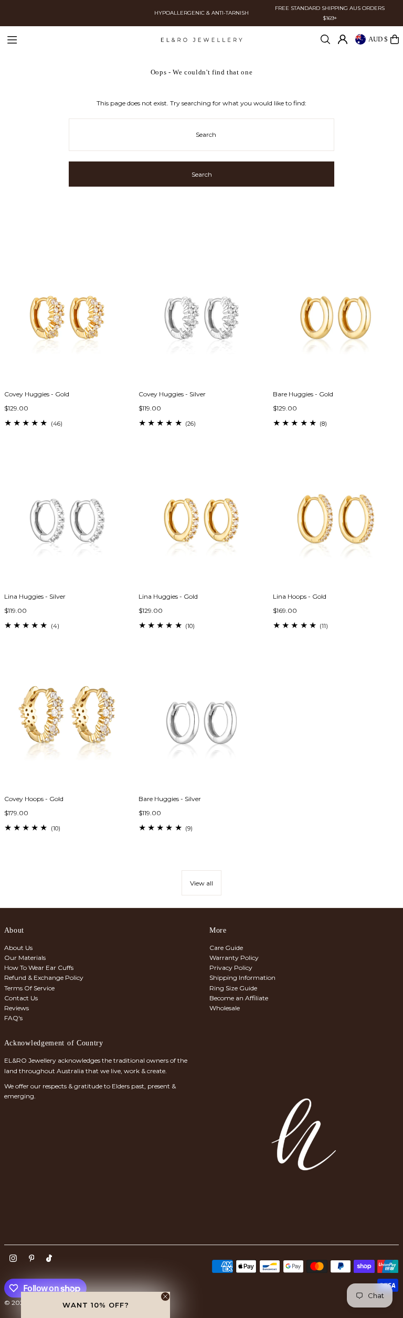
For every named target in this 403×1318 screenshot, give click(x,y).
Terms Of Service (29, 988)
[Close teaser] (165, 1296)
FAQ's (13, 1018)
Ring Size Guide (233, 988)
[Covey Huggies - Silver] (201, 319)
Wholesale (224, 1008)
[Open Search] (325, 39)
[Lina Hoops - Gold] (336, 522)
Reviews (16, 1008)
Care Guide (226, 948)
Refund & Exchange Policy (43, 977)
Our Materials (25, 958)
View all (201, 883)
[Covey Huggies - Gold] (67, 319)
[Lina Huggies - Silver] (67, 522)
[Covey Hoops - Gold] (67, 723)
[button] (95, 1305)
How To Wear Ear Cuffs (38, 967)
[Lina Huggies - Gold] (201, 522)
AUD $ (378, 39)
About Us (18, 948)
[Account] (342, 39)
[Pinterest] (32, 1259)
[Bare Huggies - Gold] (336, 319)
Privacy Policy (230, 967)
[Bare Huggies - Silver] (201, 723)
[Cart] (394, 39)
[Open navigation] (78, 38)
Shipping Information (242, 977)
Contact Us (21, 998)
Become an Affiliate (238, 998)
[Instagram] (13, 1259)
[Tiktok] (49, 1259)
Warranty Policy (234, 958)
